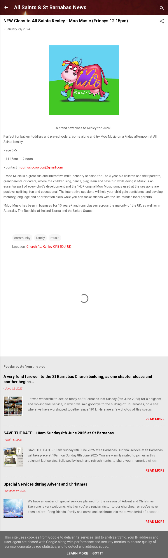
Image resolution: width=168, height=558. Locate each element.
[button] (161, 22)
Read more (154, 419)
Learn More (77, 553)
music (55, 238)
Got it (97, 553)
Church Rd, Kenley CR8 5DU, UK (48, 247)
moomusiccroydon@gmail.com (40, 167)
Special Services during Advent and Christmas (45, 484)
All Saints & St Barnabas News (50, 7)
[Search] (161, 9)
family (40, 238)
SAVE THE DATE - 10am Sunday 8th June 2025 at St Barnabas (59, 433)
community (22, 238)
